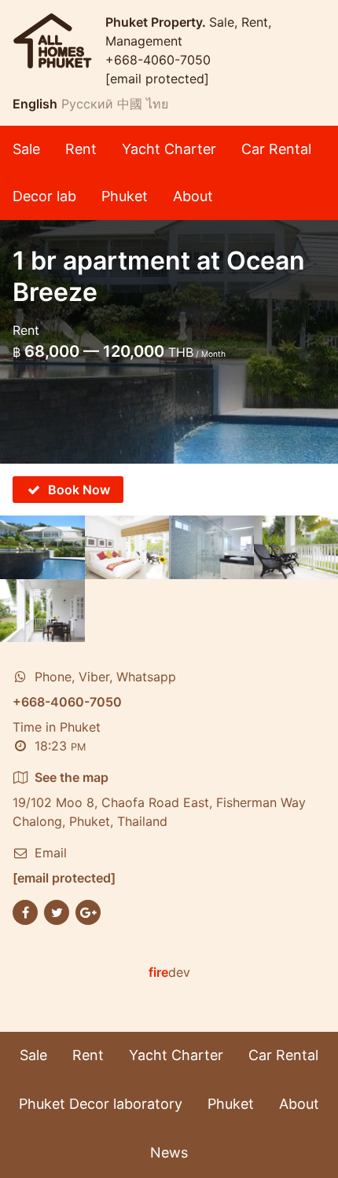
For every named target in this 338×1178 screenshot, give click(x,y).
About (193, 196)
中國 (129, 104)
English (35, 104)
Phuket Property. (157, 22)
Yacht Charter (169, 149)
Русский (87, 104)
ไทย (157, 104)
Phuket (124, 196)
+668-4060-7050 (158, 60)
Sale (26, 149)
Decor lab (44, 196)
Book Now (79, 489)
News (169, 1152)
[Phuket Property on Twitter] (56, 911)
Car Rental (276, 149)
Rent (81, 149)
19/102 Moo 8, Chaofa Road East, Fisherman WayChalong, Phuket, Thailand (159, 799)
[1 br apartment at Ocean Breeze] (42, 547)
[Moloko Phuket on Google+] (88, 911)
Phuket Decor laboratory (100, 1103)
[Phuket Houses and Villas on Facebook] (25, 911)
